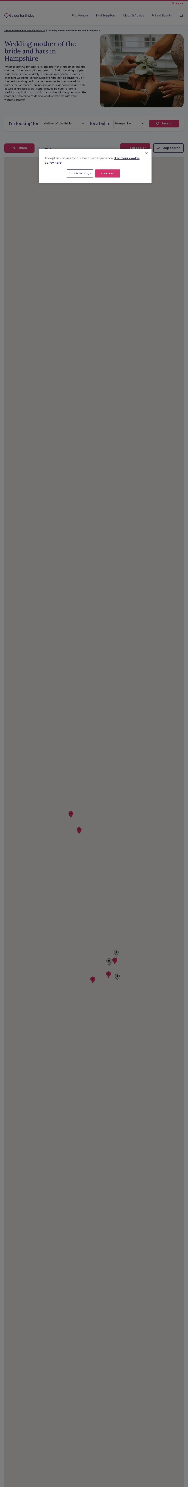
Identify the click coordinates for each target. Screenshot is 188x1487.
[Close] (146, 153)
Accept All (108, 173)
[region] (95, 166)
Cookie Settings (80, 173)
